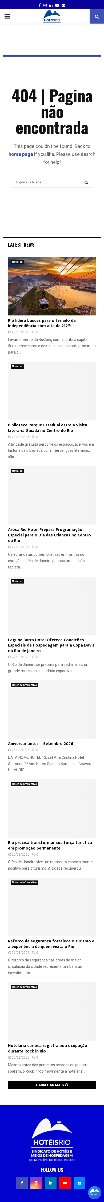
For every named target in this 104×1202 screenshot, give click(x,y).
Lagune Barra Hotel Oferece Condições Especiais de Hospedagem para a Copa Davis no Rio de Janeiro (51, 645)
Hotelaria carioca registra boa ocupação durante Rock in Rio (47, 1048)
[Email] (79, 1183)
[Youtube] (65, 1183)
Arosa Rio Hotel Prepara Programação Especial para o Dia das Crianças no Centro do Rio (49, 535)
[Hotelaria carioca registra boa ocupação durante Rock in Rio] (52, 1011)
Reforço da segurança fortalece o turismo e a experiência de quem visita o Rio (51, 944)
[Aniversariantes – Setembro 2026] (52, 709)
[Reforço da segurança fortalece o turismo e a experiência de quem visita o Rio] (52, 907)
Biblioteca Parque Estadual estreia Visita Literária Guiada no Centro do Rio (47, 428)
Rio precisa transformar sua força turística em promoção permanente (50, 845)
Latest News (21, 244)
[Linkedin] (51, 1183)
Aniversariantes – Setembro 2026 (40, 743)
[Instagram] (36, 1183)
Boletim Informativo (24, 685)
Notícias (17, 261)
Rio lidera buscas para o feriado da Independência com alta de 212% (42, 323)
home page (21, 154)
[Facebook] (22, 1183)
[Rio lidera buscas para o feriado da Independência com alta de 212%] (52, 286)
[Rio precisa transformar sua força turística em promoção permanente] (52, 808)
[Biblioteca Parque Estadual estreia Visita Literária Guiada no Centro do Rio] (52, 391)
